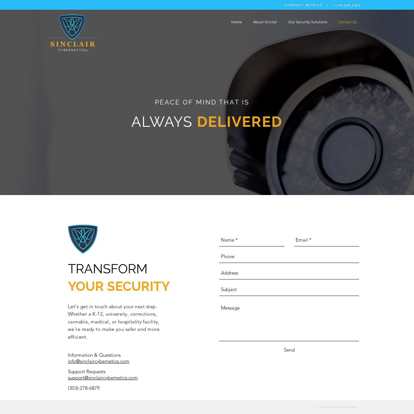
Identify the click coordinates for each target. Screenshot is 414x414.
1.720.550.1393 (346, 4)
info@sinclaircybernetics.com (98, 361)
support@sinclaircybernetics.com (103, 378)
